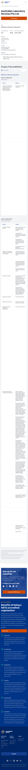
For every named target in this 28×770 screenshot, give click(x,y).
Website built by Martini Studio (7, 766)
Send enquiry (14, 18)
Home (2, 6)
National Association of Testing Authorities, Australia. (15, 764)
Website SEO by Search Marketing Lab (19, 766)
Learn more (5, 630)
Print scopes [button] (5, 70)
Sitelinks (14, 753)
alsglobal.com (4, 42)
